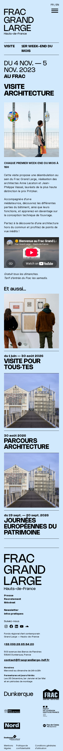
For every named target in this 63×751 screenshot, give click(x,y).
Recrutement (12, 599)
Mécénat (9, 603)
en (57, 5)
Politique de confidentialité (23, 746)
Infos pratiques (13, 614)
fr (52, 5)
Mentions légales (8, 746)
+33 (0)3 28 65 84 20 (19, 644)
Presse (8, 596)
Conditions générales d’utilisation (45, 746)
